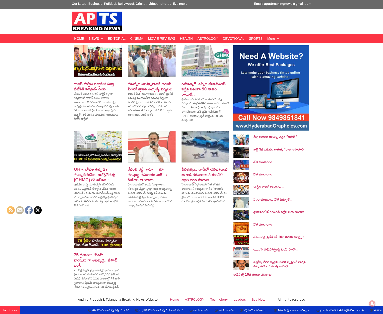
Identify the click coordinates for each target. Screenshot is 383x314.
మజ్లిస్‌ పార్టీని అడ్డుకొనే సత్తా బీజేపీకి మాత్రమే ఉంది (94, 86)
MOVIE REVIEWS (161, 39)
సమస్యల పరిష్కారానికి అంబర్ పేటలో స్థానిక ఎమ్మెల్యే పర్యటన (150, 86)
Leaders (240, 299)
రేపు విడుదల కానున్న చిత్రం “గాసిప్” (275, 136)
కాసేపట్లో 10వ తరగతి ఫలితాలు (252, 274)
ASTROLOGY (207, 39)
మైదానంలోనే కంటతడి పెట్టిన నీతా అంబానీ (278, 211)
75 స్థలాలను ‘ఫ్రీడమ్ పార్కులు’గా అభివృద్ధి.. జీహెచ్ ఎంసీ (95, 260)
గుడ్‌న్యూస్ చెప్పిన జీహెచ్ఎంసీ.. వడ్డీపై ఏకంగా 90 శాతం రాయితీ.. (205, 88)
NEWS (94, 39)
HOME (79, 39)
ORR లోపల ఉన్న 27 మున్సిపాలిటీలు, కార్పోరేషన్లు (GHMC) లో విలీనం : (94, 174)
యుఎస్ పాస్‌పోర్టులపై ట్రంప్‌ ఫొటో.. (275, 249)
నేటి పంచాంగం (262, 161)
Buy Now (258, 299)
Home (174, 299)
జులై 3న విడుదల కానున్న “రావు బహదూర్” (279, 149)
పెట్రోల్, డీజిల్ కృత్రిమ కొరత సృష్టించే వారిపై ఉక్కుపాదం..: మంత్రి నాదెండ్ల (279, 263)
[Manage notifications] (372, 303)
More (271, 39)
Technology (219, 299)
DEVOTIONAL (233, 39)
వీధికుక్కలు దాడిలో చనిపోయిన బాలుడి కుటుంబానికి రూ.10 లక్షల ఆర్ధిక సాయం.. (205, 174)
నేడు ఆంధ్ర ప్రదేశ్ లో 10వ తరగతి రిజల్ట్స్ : (278, 236)
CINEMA (136, 39)
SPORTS (256, 39)
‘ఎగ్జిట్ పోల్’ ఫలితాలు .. (268, 186)
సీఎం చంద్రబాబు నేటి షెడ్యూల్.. (272, 199)
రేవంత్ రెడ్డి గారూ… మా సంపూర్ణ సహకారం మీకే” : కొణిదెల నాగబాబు (147, 174)
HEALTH (186, 39)
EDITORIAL (116, 39)
